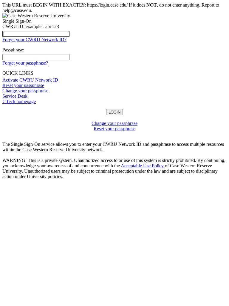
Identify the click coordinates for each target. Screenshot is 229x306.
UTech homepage (19, 101)
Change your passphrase (25, 90)
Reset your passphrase (23, 85)
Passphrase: (13, 49)
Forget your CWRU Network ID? (34, 39)
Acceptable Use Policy (142, 165)
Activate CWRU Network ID (30, 79)
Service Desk (14, 96)
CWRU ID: (13, 26)
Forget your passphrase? (25, 62)
